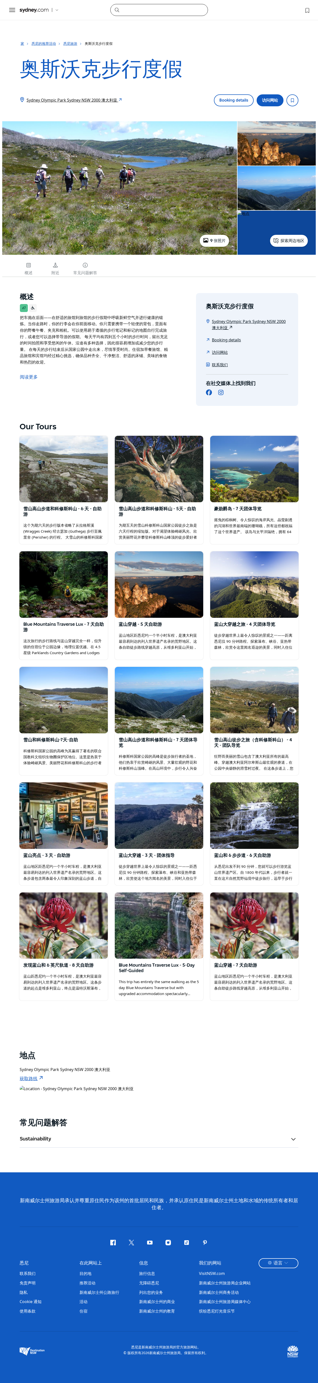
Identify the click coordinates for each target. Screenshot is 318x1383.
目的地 (85, 1273)
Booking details (233, 100)
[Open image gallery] (119, 254)
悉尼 (24, 1263)
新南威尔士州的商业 (157, 1301)
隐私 (24, 1292)
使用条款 (28, 1311)
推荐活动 (87, 1283)
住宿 (83, 1311)
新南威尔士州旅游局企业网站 (225, 1283)
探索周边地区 (292, 241)
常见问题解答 (85, 273)
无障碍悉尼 (149, 1283)
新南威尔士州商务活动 (219, 1292)
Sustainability (35, 1138)
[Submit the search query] (116, 9)
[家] (34, 10)
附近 (55, 273)
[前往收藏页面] (306, 9)
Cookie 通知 (30, 1301)
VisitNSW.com (212, 1273)
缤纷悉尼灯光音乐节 (217, 1311)
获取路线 (29, 1079)
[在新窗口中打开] (63, 469)
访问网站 (270, 100)
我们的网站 (210, 1263)
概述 (29, 273)
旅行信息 (147, 1273)
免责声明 (28, 1283)
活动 (83, 1301)
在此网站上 (91, 1263)
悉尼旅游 (70, 43)
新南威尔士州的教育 (157, 1311)
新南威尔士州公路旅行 (99, 1292)
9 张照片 (218, 241)
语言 (278, 1263)
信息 (143, 1263)
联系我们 (220, 365)
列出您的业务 (151, 1292)
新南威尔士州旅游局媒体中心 (225, 1301)
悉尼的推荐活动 (44, 43)
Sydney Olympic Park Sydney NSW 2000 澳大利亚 (72, 100)
